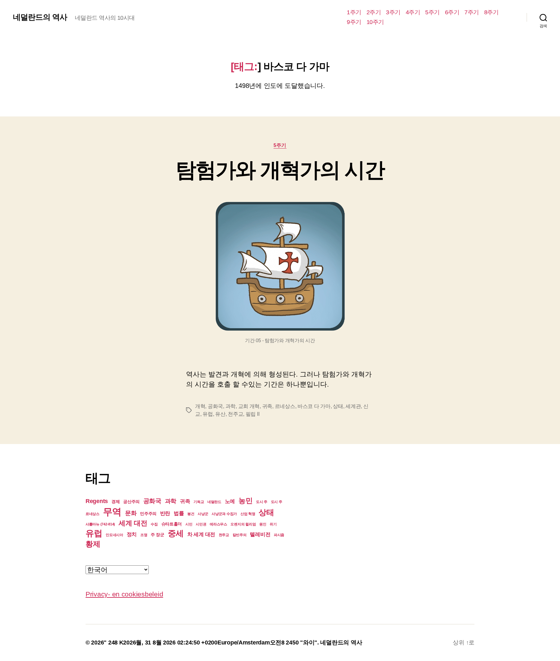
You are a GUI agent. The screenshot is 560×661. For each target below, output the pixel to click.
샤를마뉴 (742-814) (100, 524)
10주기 (375, 22)
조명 (143, 535)
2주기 (374, 12)
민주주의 (148, 513)
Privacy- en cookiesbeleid (124, 594)
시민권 (201, 524)
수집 (154, 524)
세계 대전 (133, 523)
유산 (220, 414)
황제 (93, 544)
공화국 (215, 406)
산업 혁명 (247, 514)
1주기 (354, 12)
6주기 (452, 12)
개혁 (200, 406)
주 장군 (157, 534)
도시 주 (261, 502)
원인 (262, 524)
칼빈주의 (240, 535)
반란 (165, 513)
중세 (176, 533)
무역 (112, 511)
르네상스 (285, 406)
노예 (230, 501)
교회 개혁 (249, 406)
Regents (97, 501)
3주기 (393, 12)
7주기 (471, 12)
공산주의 (131, 501)
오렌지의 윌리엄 (243, 524)
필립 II (253, 414)
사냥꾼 (203, 514)
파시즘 (279, 535)
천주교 (235, 414)
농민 (245, 501)
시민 (188, 524)
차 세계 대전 (201, 534)
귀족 (267, 406)
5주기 (432, 12)
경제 (115, 501)
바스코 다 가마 (314, 406)
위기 (273, 524)
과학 (231, 406)
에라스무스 (218, 524)
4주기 (413, 12)
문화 (130, 513)
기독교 (198, 502)
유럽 (208, 414)
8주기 (491, 12)
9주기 (354, 22)
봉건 (190, 514)
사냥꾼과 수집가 (224, 514)
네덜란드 (214, 502)
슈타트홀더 (171, 524)
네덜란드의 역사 (40, 17)
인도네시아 (114, 535)
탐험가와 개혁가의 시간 (280, 170)
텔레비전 (260, 534)
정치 (132, 534)
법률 (179, 513)
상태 (338, 406)
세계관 (353, 406)
